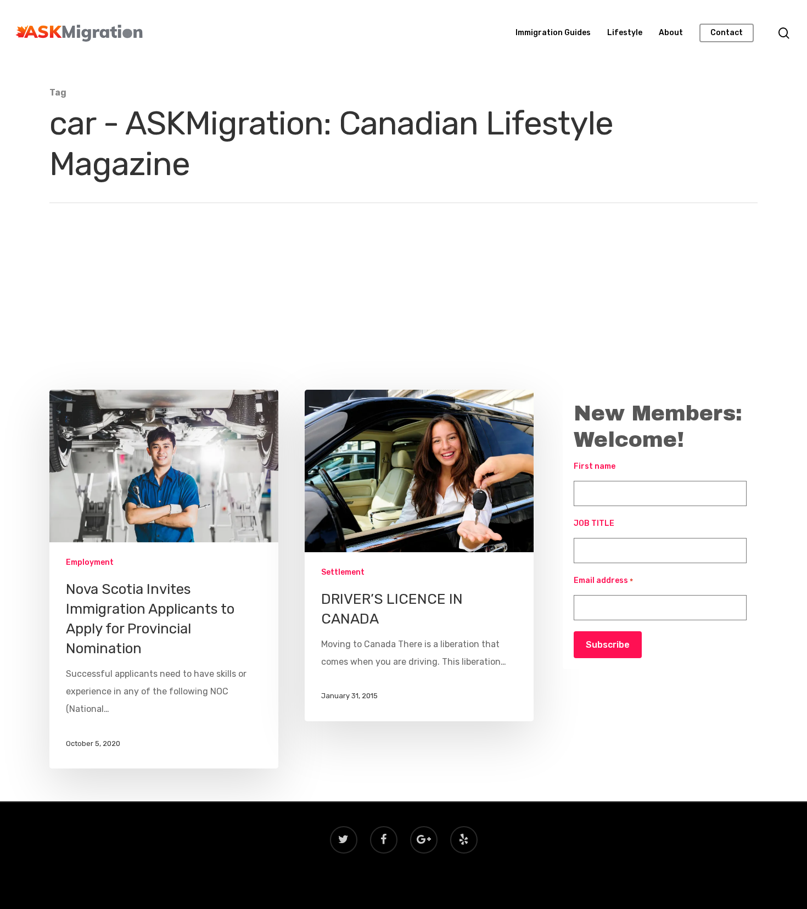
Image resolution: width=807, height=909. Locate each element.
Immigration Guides (553, 33)
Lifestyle (624, 33)
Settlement (343, 572)
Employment (90, 562)
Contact (726, 33)
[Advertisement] (403, 307)
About (671, 33)
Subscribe (608, 644)
